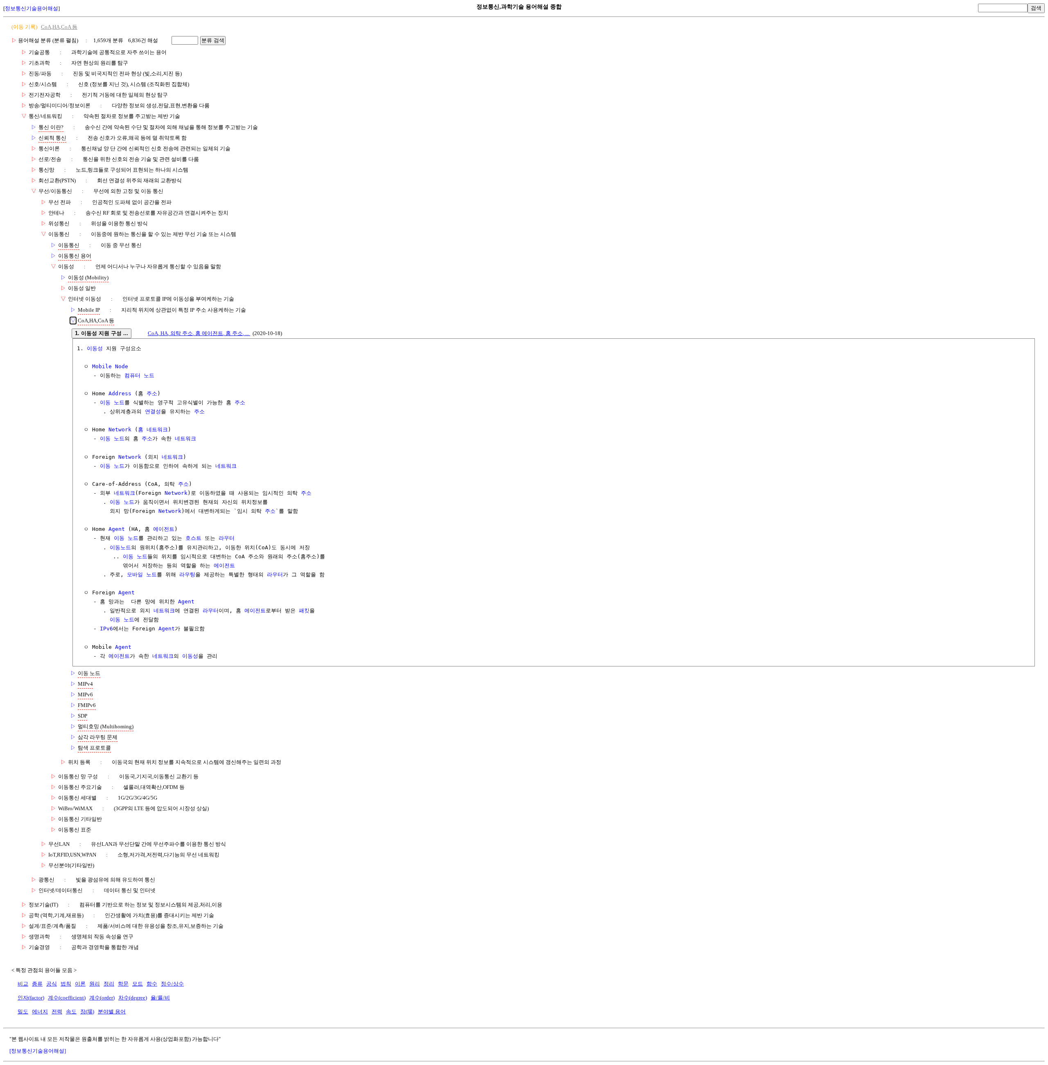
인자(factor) (31, 998)
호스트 (193, 538)
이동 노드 (112, 402)
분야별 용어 (112, 1011)
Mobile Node (110, 366)
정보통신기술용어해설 (31, 8)
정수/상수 (172, 984)
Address (119, 393)
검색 (1036, 8)
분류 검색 (212, 40)
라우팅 (187, 574)
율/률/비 (160, 998)
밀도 (23, 1011)
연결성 (153, 411)
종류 (37, 984)
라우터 (227, 538)
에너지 (40, 1011)
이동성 (95, 348)
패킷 (304, 610)
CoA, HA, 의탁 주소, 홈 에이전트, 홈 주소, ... (199, 333)
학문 (123, 984)
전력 (57, 1011)
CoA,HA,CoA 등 (59, 27)
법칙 (66, 984)
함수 (152, 984)
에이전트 (163, 529)
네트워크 (185, 438)
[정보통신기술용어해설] (37, 1051)
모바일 (135, 574)
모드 (137, 984)
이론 (80, 984)
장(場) (87, 1011)
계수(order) (102, 998)
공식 (51, 984)
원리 (94, 984)
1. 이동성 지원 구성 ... (101, 333)
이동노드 (120, 547)
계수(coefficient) (67, 998)
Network (119, 429)
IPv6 (106, 628)
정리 (109, 984)
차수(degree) (132, 998)
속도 (71, 1011)
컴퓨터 (132, 375)
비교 (23, 984)
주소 (152, 393)
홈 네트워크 (153, 429)
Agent (116, 529)
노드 (149, 375)
